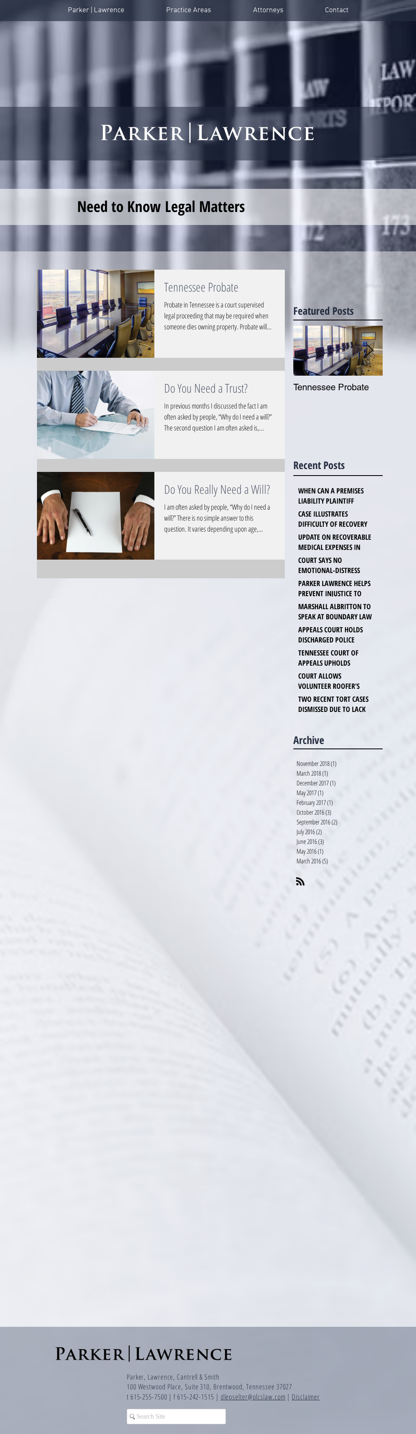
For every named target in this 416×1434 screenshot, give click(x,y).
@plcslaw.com (267, 1397)
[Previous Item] (306, 351)
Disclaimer (306, 1397)
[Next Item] (369, 351)
